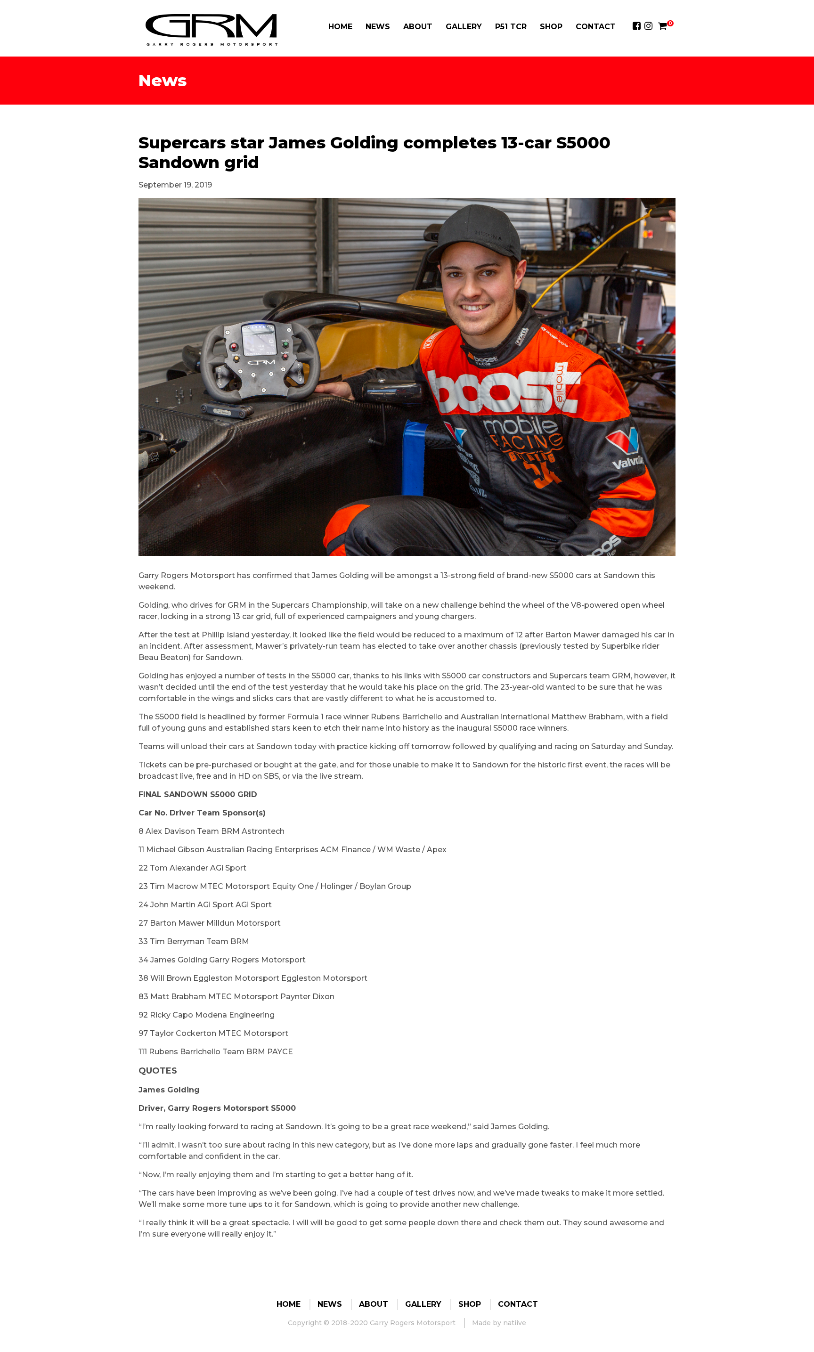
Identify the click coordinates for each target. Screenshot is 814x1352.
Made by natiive (499, 1323)
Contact (596, 26)
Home (340, 26)
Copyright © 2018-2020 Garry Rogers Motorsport (372, 1323)
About (417, 26)
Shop (551, 26)
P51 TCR (511, 26)
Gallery (464, 26)
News (378, 26)
